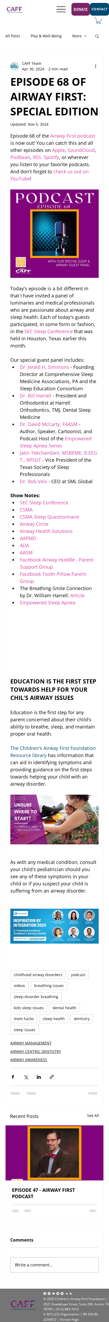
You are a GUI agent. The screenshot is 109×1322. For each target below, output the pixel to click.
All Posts (12, 35)
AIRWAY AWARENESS (28, 1059)
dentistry (82, 1018)
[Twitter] (57, 1293)
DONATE (81, 9)
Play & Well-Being (46, 35)
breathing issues (49, 985)
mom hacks (24, 1018)
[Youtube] (53, 1293)
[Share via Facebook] (12, 1076)
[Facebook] (44, 1293)
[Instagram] (49, 1293)
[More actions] (95, 66)
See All (93, 1115)
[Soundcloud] (66, 1293)
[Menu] (61, 9)
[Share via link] (51, 1076)
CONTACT (100, 9)
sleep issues (24, 1029)
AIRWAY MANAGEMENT (31, 1042)
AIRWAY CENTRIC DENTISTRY (35, 1051)
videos (19, 985)
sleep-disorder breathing (36, 996)
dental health (64, 1007)
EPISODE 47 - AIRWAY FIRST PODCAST (43, 1193)
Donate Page (69, 1319)
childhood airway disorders (38, 974)
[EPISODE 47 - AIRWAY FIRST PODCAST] (54, 1152)
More (76, 35)
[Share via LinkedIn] (38, 1076)
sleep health (54, 1018)
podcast (78, 974)
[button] (99, 20)
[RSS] (70, 1293)
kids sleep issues (29, 1007)
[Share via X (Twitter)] (25, 1076)
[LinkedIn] (62, 1293)
